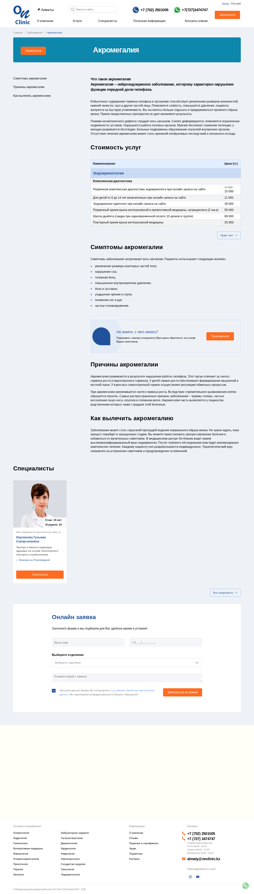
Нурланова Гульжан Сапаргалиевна (31, 539)
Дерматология (69, 843)
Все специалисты (223, 592)
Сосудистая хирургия (73, 864)
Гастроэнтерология (72, 838)
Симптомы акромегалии (30, 78)
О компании (45, 21)
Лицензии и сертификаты (143, 843)
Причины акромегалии (28, 87)
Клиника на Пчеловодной (34, 559)
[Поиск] (72, 9)
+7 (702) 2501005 (201, 833)
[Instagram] (190, 877)
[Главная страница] (21, 14)
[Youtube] (198, 877)
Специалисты (107, 21)
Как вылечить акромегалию (32, 95)
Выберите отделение (68, 654)
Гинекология (20, 843)
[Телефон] (245, 885)
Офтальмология (70, 858)
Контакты (134, 858)
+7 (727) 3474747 (201, 839)
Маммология (20, 853)
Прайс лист (226, 235)
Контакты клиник (196, 21)
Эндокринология (108, 173)
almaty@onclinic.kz (203, 859)
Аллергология (21, 832)
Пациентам (135, 853)
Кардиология (68, 848)
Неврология (68, 853)
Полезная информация (149, 21)
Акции (132, 848)
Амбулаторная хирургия (75, 832)
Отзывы (133, 838)
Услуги (77, 21)
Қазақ (225, 3)
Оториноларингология (26, 858)
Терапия (18, 869)
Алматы (47, 10)
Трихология (67, 869)
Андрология (20, 838)
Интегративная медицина (28, 848)
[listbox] (127, 662)
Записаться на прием (182, 692)
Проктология (20, 864)
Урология (18, 874)
